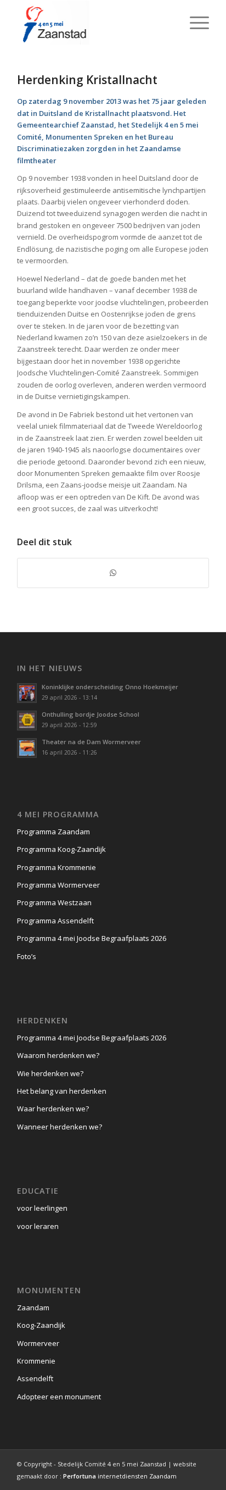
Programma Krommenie (56, 867)
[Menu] (194, 23)
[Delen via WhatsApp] (113, 572)
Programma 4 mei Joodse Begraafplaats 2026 (91, 938)
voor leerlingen (42, 1208)
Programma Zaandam (53, 832)
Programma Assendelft (55, 921)
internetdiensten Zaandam (120, 1476)
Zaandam (33, 1307)
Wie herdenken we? (50, 1073)
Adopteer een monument (59, 1397)
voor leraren (38, 1226)
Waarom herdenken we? (58, 1055)
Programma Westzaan (54, 902)
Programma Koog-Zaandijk (61, 849)
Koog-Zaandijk (41, 1325)
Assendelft (35, 1378)
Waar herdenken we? (53, 1109)
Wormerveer (38, 1343)
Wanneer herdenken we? (59, 1127)
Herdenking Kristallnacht (87, 79)
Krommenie (36, 1361)
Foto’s (26, 956)
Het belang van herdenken (61, 1091)
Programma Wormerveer (58, 885)
